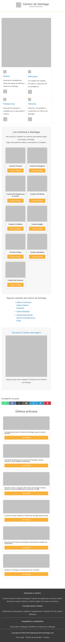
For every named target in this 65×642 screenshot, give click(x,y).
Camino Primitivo (15, 224)
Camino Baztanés (22, 311)
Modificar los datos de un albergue (42, 627)
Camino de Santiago (36, 4)
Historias (32, 104)
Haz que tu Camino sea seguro (26, 332)
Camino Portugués (37, 166)
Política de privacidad (34, 637)
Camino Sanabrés (37, 252)
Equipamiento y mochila (41, 611)
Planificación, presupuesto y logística (16, 611)
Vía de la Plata (15, 252)
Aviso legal (20, 637)
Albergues (33, 76)
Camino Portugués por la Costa (15, 195)
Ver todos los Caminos (50, 601)
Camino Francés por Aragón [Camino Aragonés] (23, 305)
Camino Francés (15, 166)
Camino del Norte (37, 194)
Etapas (6, 76)
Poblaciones (9, 104)
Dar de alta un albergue (19, 627)
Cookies (46, 637)
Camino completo (15, 170)
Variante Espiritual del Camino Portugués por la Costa (25, 318)
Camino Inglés (37, 224)
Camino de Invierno (15, 280)
